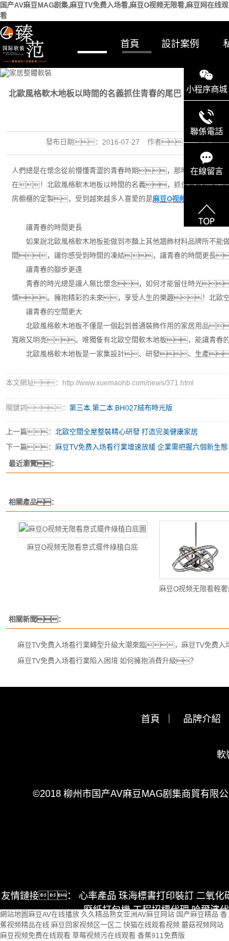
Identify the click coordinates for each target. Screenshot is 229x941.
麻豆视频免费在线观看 (35, 936)
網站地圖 (14, 915)
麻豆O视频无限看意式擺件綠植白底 (82, 547)
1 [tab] (92, 51)
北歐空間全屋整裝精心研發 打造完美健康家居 (126, 432)
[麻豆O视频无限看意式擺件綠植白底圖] (82, 529)
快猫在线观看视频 (151, 925)
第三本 (79, 408)
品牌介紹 (202, 719)
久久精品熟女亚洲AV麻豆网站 (127, 915)
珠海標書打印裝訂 (156, 896)
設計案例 (180, 44)
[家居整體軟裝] (114, 73)
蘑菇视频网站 (202, 925)
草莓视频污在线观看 (104, 936)
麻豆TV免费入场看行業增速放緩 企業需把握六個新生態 (141, 447)
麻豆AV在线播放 (53, 915)
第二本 (102, 408)
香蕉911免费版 (161, 936)
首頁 (129, 44)
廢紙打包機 (106, 910)
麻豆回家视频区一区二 (86, 925)
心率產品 (97, 896)
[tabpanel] (114, 73)
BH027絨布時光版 (144, 408)
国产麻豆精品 (197, 915)
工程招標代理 (161, 910)
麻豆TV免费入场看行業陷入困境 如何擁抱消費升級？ (107, 661)
